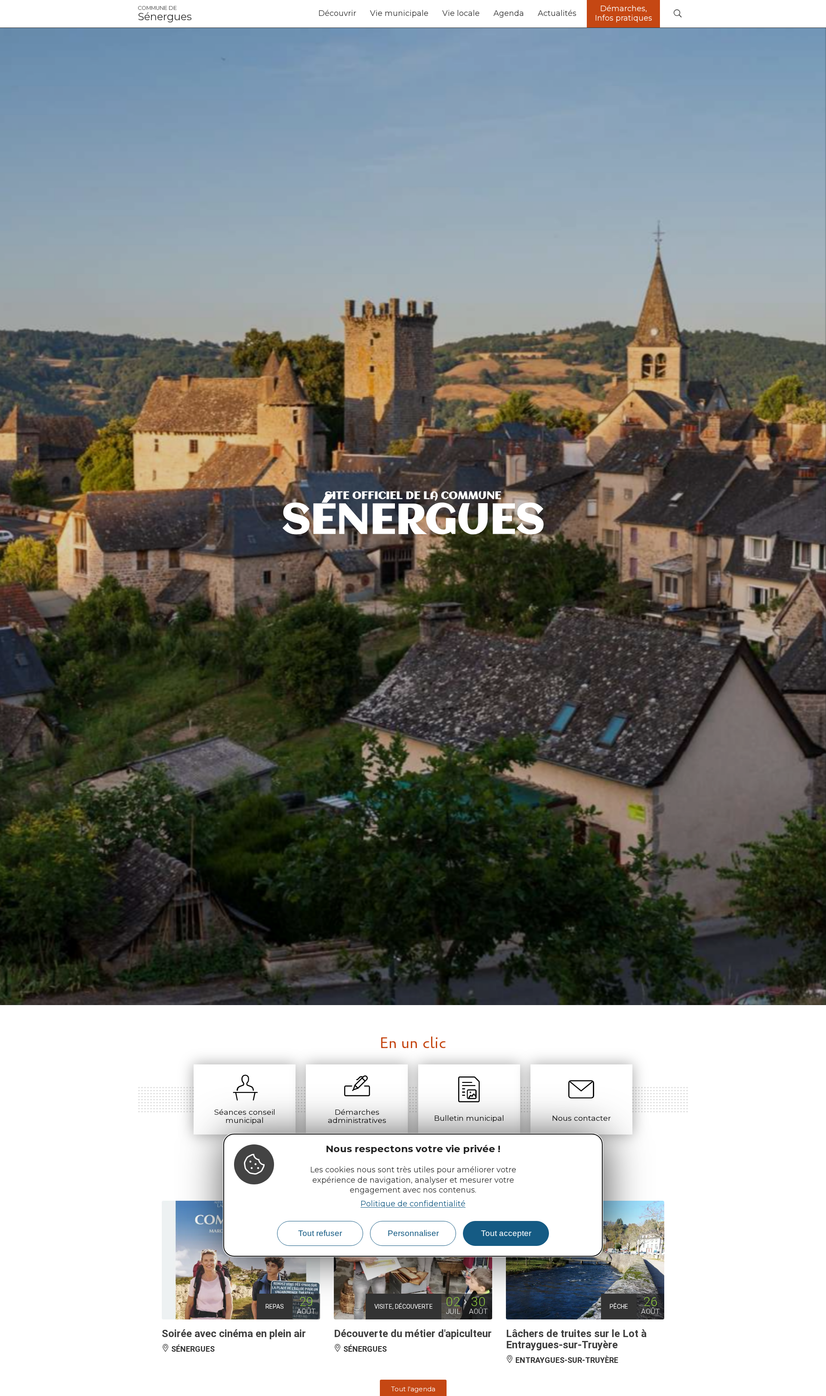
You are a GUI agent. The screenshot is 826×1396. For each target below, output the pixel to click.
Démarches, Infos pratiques (623, 13)
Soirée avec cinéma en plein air (234, 1334)
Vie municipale (399, 13)
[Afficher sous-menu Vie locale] (483, 14)
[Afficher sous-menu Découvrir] (359, 14)
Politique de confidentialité (413, 1203)
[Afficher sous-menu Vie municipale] (432, 14)
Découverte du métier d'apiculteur (413, 1334)
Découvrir (337, 13)
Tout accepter (506, 1233)
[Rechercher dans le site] (677, 14)
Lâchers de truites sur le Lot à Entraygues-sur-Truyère (576, 1339)
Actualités (557, 13)
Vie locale (461, 13)
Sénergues (165, 13)
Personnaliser (413, 1233)
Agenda (508, 13)
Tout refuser (320, 1233)
